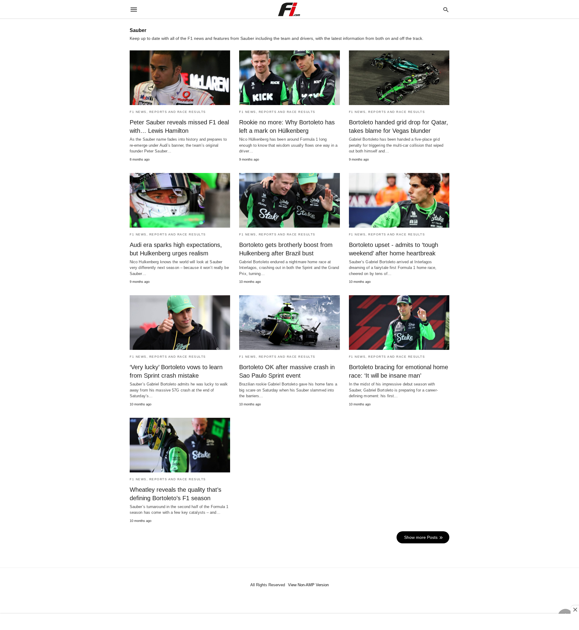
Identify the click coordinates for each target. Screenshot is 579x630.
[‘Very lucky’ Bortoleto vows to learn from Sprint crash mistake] (180, 322)
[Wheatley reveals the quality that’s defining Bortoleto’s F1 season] (180, 445)
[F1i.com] (289, 9)
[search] (445, 9)
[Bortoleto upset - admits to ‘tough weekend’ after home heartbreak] (399, 200)
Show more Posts (421, 537)
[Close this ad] (575, 609)
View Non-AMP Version (308, 585)
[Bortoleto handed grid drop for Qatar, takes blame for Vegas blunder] (399, 77)
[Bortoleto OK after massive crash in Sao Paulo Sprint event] (289, 322)
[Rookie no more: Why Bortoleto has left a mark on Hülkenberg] (289, 77)
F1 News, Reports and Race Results (168, 112)
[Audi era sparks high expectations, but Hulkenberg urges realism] (180, 200)
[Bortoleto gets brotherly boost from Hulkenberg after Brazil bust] (289, 200)
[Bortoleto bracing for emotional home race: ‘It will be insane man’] (399, 322)
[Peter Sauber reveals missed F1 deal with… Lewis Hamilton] (180, 77)
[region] (289, 622)
